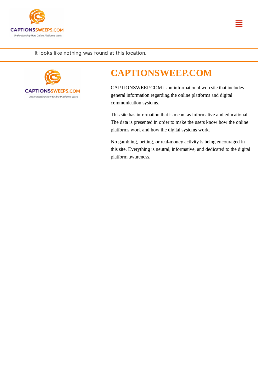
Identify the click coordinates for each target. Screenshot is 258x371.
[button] (239, 24)
